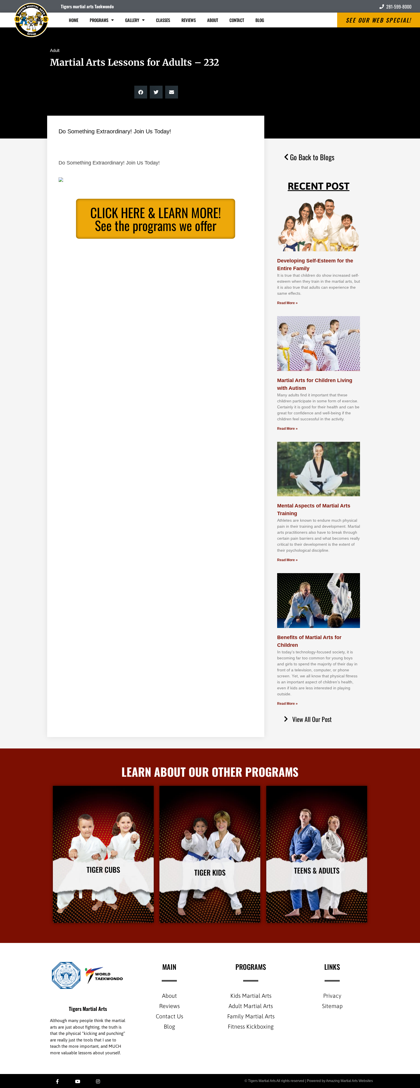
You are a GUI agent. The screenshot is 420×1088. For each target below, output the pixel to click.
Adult (54, 50)
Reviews (188, 20)
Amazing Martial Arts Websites (349, 1081)
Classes (163, 20)
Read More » (287, 303)
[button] (140, 92)
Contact (236, 20)
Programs (99, 20)
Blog (259, 20)
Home (73, 20)
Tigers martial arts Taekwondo (87, 6)
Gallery (132, 20)
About (212, 20)
